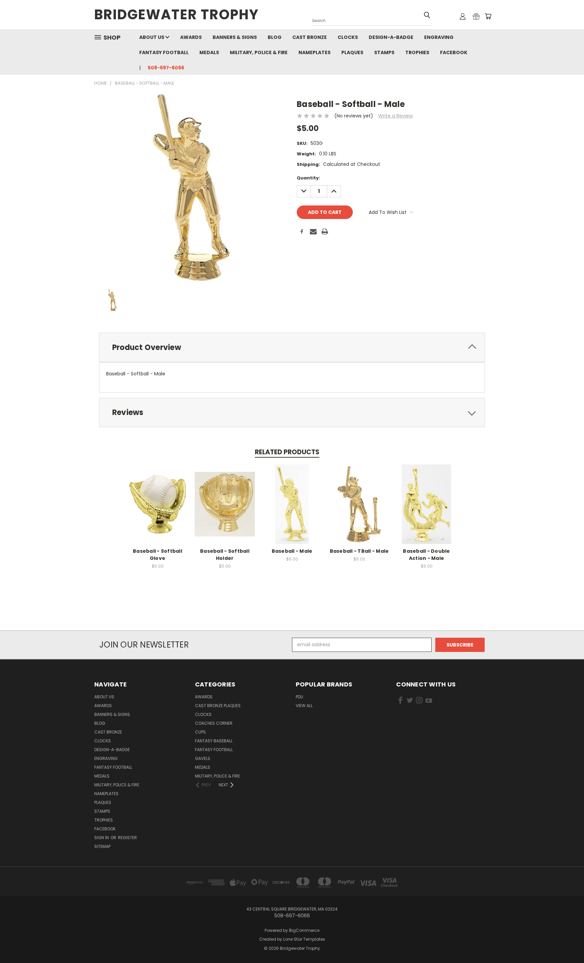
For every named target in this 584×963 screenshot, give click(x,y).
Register (127, 837)
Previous (566, 942)
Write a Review (395, 115)
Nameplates (314, 52)
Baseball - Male (292, 551)
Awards (191, 37)
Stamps (384, 52)
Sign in (102, 837)
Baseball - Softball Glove (157, 555)
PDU (299, 697)
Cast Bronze (309, 37)
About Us (152, 37)
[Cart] (488, 16)
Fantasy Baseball (214, 741)
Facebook (453, 52)
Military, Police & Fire (259, 52)
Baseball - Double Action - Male (426, 555)
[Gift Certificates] (476, 16)
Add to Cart (157, 509)
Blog (275, 37)
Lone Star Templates (304, 939)
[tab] (292, 347)
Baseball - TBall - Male (359, 551)
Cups (200, 732)
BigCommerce (304, 930)
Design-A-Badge (391, 37)
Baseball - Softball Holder (224, 555)
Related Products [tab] (287, 452)
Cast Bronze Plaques (218, 705)
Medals (209, 52)
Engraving (439, 37)
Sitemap (102, 846)
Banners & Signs (235, 37)
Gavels (202, 758)
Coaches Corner (214, 723)
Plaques (352, 52)
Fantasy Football (164, 52)
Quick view (157, 497)
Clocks (348, 37)
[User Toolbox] (462, 16)
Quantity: (308, 178)
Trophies (417, 52)
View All (304, 705)
